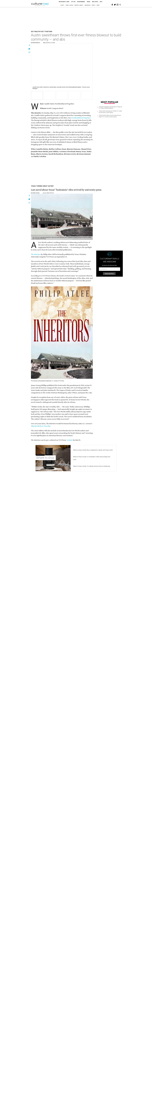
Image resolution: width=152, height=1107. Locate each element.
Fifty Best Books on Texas (39, 426)
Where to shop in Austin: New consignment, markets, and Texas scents (93, 450)
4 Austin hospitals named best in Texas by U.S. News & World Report (110, 107)
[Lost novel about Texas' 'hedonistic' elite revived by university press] (62, 217)
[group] (37, 95)
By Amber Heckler (35, 193)
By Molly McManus (35, 42)
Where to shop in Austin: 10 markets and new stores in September (91, 466)
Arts (101, 1)
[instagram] (117, 5)
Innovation (87, 5)
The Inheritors (36, 254)
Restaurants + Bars (64, 1)
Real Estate (95, 1)
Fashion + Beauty (78, 5)
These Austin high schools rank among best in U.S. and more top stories (110, 116)
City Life (73, 1)
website (70, 440)
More (98, 5)
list (49, 426)
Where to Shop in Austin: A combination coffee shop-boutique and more (91, 458)
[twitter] (115, 5)
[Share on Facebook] (29, 45)
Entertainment (81, 1)
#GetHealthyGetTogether (81, 118)
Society (62, 5)
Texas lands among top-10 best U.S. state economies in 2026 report (110, 111)
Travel (88, 1)
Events (93, 5)
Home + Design (69, 5)
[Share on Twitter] (29, 49)
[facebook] (112, 5)
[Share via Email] (29, 52)
